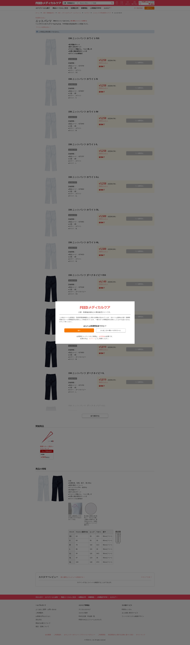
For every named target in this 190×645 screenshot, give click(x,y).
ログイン (92, 338)
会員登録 (102, 336)
